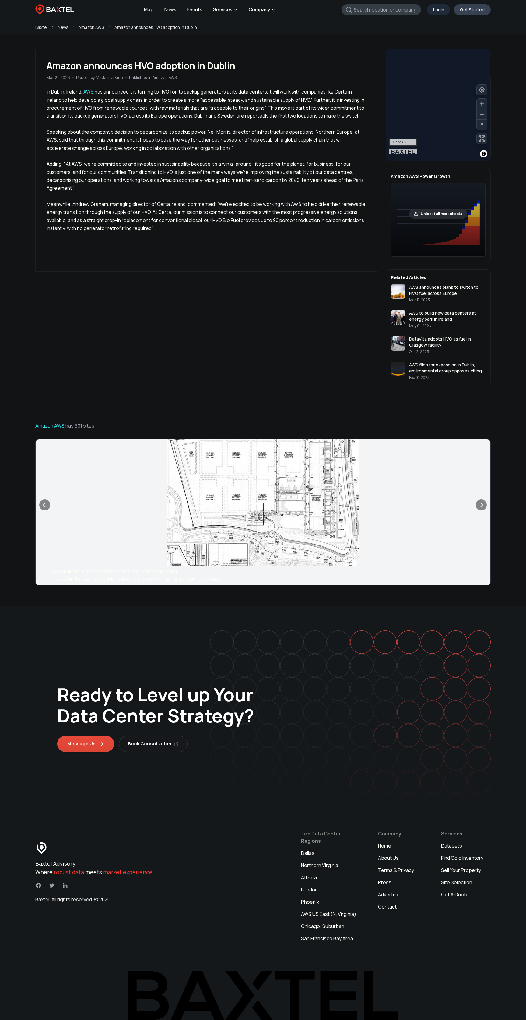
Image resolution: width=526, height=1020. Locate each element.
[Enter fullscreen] (482, 138)
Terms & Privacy (396, 870)
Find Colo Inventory (462, 858)
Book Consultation (149, 743)
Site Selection (456, 882)
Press (384, 882)
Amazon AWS (91, 27)
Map (148, 9)
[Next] (481, 504)
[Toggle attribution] (483, 153)
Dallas (307, 853)
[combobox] (381, 9)
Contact (387, 906)
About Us (388, 858)
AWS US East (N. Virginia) (328, 914)
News (170, 9)
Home (384, 845)
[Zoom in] (482, 104)
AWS (88, 91)
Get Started (472, 9)
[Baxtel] (54, 9)
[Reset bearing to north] (482, 124)
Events (194, 9)
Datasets (451, 845)
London (309, 889)
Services (222, 9)
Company (259, 9)
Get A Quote (455, 894)
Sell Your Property (461, 870)
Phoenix (310, 901)
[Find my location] (482, 90)
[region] (438, 105)
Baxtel (41, 27)
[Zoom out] (482, 114)
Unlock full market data (441, 213)
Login (438, 9)
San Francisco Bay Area (327, 938)
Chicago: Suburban (322, 926)
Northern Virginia (319, 865)
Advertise (389, 894)
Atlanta (309, 877)
